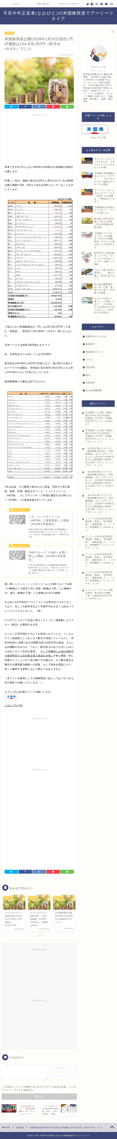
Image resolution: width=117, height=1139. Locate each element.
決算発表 (90, 383)
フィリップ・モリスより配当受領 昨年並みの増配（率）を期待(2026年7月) (99, 593)
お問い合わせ (42, 3)
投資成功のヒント (95, 352)
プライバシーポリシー (69, 3)
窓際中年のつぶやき (96, 336)
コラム (89, 359)
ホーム (16, 3)
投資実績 (9, 33)
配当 (88, 375)
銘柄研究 (90, 344)
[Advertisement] (39, 139)
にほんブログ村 (14, 705)
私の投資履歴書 (94, 390)
